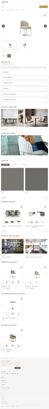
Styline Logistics (4, 403)
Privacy (7, 406)
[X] (10, 373)
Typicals (22, 10)
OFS (2, 394)
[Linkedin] (7, 373)
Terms (3, 406)
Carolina (3, 396)
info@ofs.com (4, 382)
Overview (3, 10)
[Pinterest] (12, 373)
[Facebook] (5, 373)
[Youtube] (15, 373)
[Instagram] (2, 373)
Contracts (12, 406)
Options (17, 10)
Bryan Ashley (4, 401)
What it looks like (10, 10)
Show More (5, 72)
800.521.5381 (4, 378)
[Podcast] (17, 373)
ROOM (3, 398)
